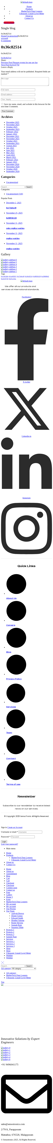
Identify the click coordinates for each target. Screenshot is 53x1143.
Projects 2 (10, 932)
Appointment (11, 874)
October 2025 (11, 127)
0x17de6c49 (11, 208)
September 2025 (12, 129)
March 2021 (11, 157)
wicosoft (4, 38)
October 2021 (11, 141)
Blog (8, 876)
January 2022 (11, 134)
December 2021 (12, 136)
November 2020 (12, 167)
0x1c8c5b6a (4, 276)
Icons (8, 899)
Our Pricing (11, 909)
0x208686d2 (45, 276)
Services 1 (10, 941)
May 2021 (10, 153)
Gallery (9, 895)
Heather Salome (17, 920)
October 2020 (11, 169)
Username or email (9, 832)
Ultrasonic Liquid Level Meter (23, 860)
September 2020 (12, 171)
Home (3, 36)
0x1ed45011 (12, 276)
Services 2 (10, 944)
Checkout (10, 883)
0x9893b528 (11, 218)
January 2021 (11, 162)
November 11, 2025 (14, 223)
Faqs (8, 892)
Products (9, 855)
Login (4, 842)
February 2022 (12, 132)
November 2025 (12, 125)
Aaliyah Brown (17, 913)
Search (29, 966)
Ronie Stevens (17, 923)
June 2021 (10, 150)
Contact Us (10, 865)
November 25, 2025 (14, 213)
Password (5, 837)
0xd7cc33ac (12, 278)
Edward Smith (17, 918)
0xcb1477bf (4, 278)
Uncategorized (12, 36)
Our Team (10, 911)
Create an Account (14, 827)
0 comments (6, 41)
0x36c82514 (6, 58)
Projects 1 (10, 930)
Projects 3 (10, 934)
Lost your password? (9, 844)
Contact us (10, 890)
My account (11, 904)
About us (10, 862)
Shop (8, 948)
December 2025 (12, 122)
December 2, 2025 (13, 203)
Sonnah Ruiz (16, 925)
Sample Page (11, 937)
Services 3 (10, 946)
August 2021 (11, 146)
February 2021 (12, 160)
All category (11, 973)
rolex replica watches (15, 228)
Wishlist (9, 955)
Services (9, 939)
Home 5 (9, 897)
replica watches (13, 238)
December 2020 (12, 164)
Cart (8, 878)
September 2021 (12, 143)
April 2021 (10, 155)
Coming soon (11, 888)
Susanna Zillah (17, 927)
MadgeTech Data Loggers (22, 858)
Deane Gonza (17, 916)
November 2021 (12, 139)
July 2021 (10, 148)
